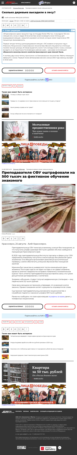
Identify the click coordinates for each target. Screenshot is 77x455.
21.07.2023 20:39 (6, 8)
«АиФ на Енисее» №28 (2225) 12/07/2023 (42, 21)
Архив (11, 21)
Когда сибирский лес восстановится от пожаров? (26, 113)
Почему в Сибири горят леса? (19, 94)
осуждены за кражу (57, 297)
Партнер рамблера (33, 447)
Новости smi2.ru (8, 163)
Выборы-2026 (34, 411)
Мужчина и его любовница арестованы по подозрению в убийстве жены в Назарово (36, 349)
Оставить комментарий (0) (60, 70)
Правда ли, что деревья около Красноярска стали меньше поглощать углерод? (35, 101)
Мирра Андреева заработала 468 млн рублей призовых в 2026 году (31, 342)
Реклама (26, 411)
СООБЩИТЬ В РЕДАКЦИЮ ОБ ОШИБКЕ (51, 411)
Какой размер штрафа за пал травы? (21, 107)
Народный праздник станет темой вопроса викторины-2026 (29, 355)
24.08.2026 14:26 (7, 169)
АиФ (13, 234)
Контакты (19, 411)
